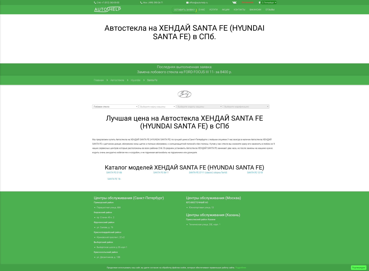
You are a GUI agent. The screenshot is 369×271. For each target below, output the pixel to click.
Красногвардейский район (107, 232)
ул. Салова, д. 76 (105, 227)
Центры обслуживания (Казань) (213, 215)
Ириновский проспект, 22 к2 (111, 237)
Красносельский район (106, 252)
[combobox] (115, 107)
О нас (202, 9)
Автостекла (117, 80)
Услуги (213, 9)
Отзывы (270, 9)
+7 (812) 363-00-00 (110, 2)
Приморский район (104, 202)
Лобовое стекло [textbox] (101, 106)
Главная (99, 80)
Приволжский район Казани (200, 219)
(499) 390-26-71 (155, 2)
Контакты (239, 9)
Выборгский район (103, 242)
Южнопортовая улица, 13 (201, 207)
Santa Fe (152, 80)
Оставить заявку (184, 9)
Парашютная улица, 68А (109, 207)
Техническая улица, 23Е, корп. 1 (204, 224)
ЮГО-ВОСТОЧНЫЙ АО (197, 202)
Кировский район (103, 212)
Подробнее (240, 267)
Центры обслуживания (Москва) (213, 198)
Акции (225, 9)
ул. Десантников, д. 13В (108, 257)
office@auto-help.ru (198, 2)
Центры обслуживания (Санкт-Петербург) (129, 198)
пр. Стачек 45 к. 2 (105, 217)
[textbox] (157, 107)
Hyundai (135, 80)
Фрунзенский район (104, 222)
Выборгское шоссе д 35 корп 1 (112, 247)
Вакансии (255, 9)
